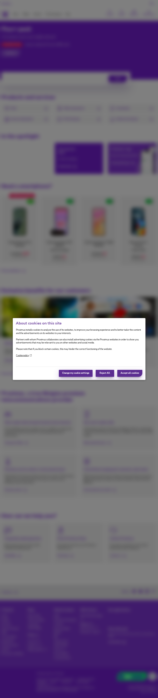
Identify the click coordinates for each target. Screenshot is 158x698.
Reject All (105, 373)
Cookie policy (22, 356)
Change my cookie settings (75, 373)
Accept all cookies (130, 373)
